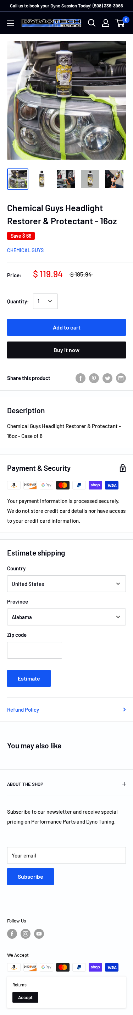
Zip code (17, 634)
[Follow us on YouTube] (39, 934)
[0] (120, 23)
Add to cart (67, 327)
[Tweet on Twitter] (107, 378)
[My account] (105, 23)
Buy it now (66, 349)
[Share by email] (121, 378)
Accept (25, 997)
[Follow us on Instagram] (26, 934)
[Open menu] (10, 23)
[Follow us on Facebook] (12, 934)
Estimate (29, 678)
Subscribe (30, 876)
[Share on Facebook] (80, 378)
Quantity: (18, 301)
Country (16, 568)
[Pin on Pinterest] (94, 378)
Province (17, 601)
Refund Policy (23, 709)
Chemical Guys (25, 250)
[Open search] (92, 23)
